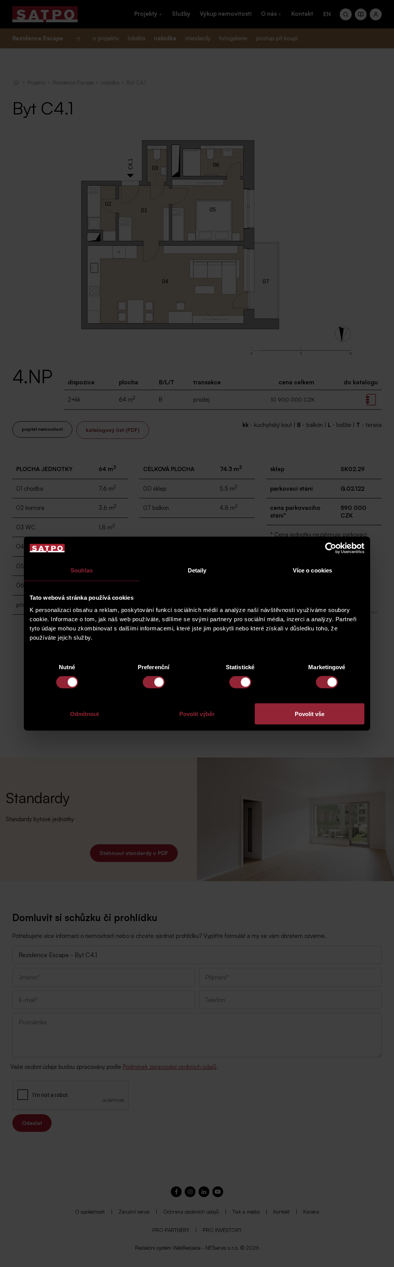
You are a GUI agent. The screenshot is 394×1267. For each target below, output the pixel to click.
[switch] (154, 682)
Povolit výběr (197, 713)
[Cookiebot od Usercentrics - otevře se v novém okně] (330, 548)
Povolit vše (309, 713)
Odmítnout (84, 713)
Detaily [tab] (197, 570)
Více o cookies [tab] (312, 570)
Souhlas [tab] (81, 570)
